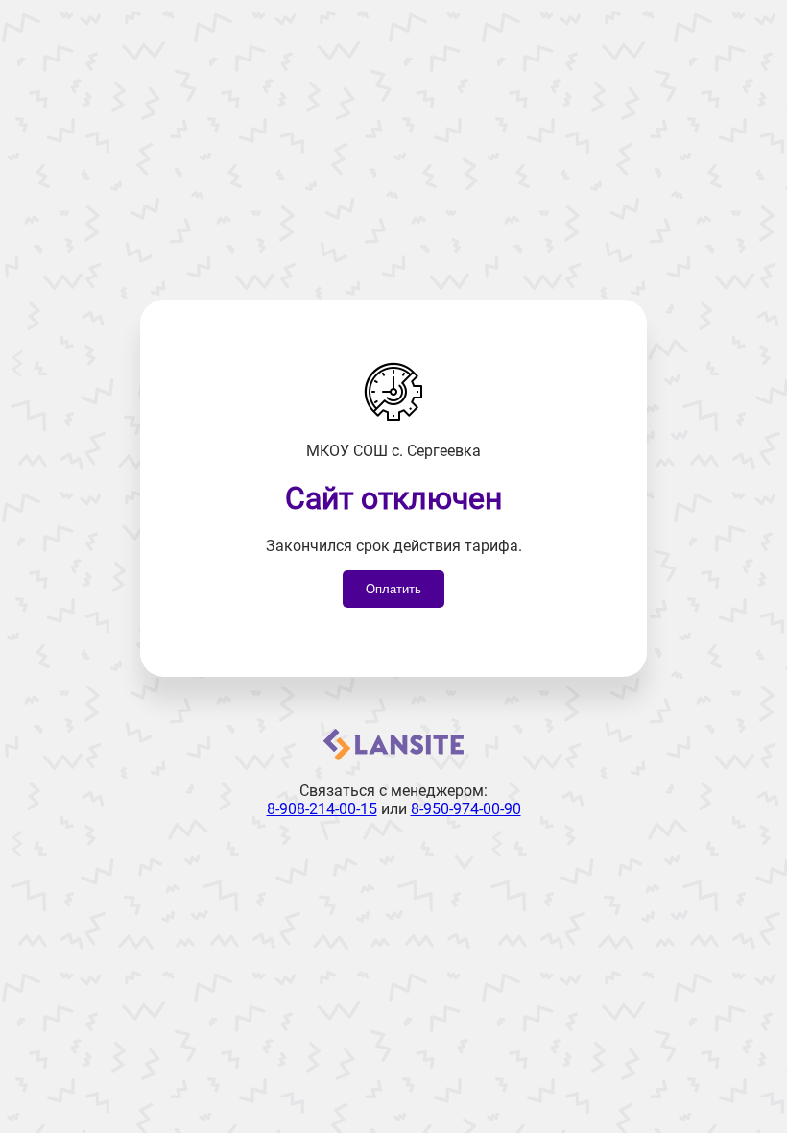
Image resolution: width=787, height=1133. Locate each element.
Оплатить (393, 589)
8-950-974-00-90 (466, 809)
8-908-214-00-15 (322, 809)
